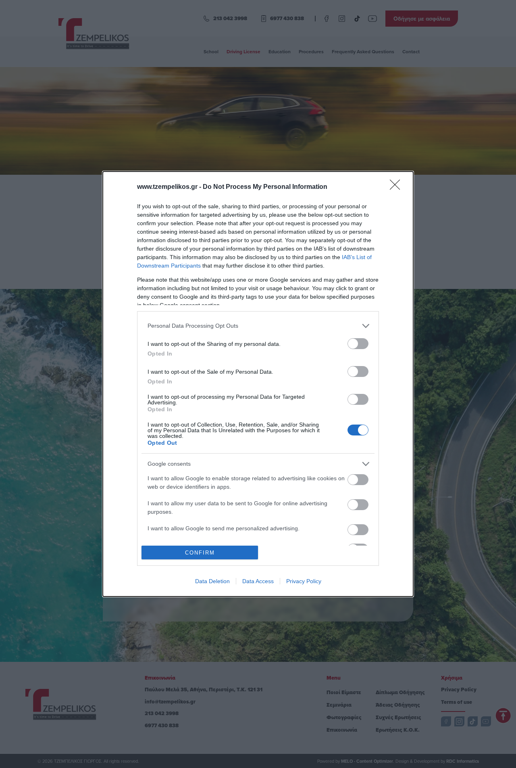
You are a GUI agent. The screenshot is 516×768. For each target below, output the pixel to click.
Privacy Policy (303, 581)
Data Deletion (212, 581)
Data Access (258, 581)
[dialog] (258, 384)
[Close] (397, 187)
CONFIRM (200, 553)
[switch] (357, 343)
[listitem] (258, 326)
